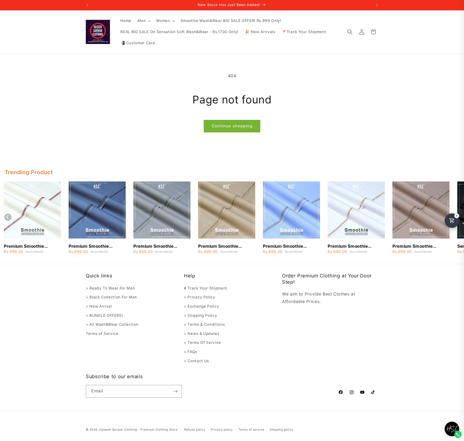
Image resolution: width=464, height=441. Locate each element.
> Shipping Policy (200, 315)
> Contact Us (196, 361)
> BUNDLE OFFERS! (104, 315)
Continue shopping (232, 125)
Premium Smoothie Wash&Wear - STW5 (349, 246)
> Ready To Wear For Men (110, 288)
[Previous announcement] (87, 5)
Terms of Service (102, 333)
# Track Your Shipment (205, 288)
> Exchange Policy (201, 306)
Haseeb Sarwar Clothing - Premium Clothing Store (138, 429)
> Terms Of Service (202, 342)
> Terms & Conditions (204, 324)
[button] (143, 20)
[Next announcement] (377, 5)
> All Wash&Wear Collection (112, 324)
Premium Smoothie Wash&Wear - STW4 (414, 246)
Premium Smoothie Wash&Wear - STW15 (221, 246)
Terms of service (251, 429)
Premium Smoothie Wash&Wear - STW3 (25, 246)
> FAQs (190, 351)
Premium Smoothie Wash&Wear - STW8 (155, 246)
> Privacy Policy (199, 297)
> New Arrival (99, 306)
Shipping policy (281, 429)
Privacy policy (222, 429)
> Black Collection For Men (111, 297)
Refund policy (194, 429)
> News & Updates (201, 333)
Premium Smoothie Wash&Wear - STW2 (284, 246)
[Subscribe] (175, 391)
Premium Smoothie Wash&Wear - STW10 (91, 246)
